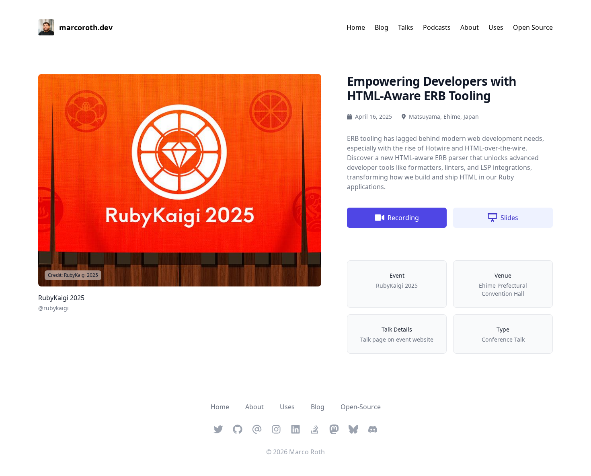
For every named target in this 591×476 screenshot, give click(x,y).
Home (356, 27)
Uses (495, 27)
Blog (381, 27)
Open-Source (361, 406)
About (469, 27)
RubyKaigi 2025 (73, 275)
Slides (509, 217)
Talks (405, 27)
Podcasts (437, 27)
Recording (403, 217)
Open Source (533, 27)
